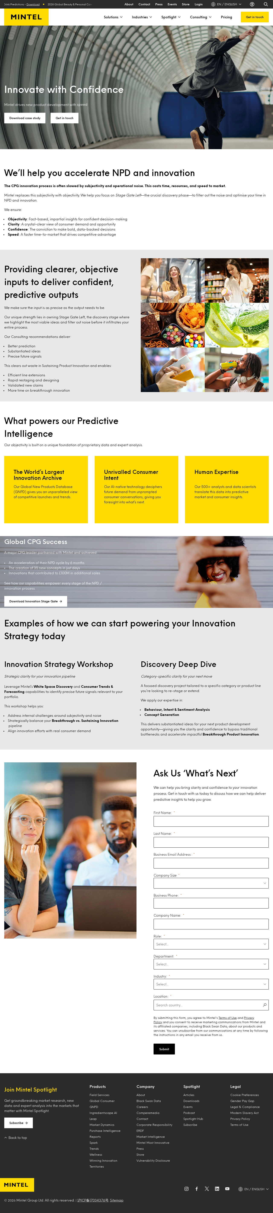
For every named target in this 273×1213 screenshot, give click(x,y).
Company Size (165, 875)
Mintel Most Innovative (152, 1142)
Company (145, 1086)
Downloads (191, 1101)
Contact (144, 4)
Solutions (111, 17)
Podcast (189, 1113)
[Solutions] (120, 17)
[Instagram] (186, 1189)
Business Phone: (166, 895)
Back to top (18, 1137)
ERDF (140, 1130)
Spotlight (168, 17)
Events (172, 4)
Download (85, 4)
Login (199, 4)
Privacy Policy (240, 1119)
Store (186, 4)
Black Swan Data (148, 1101)
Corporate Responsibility (154, 1125)
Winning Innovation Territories (103, 1163)
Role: (158, 936)
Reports (95, 1136)
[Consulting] (209, 17)
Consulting (198, 17)
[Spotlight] (179, 17)
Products (98, 1086)
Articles (188, 1095)
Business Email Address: (173, 854)
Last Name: (163, 833)
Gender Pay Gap (242, 1101)
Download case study (24, 118)
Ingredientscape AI (103, 1113)
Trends (94, 1148)
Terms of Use (228, 1018)
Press (159, 4)
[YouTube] (227, 1189)
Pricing (226, 17)
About (129, 4)
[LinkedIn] (217, 1189)
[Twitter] (206, 1189)
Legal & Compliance (245, 1107)
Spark (94, 1142)
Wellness (96, 1154)
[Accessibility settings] (252, 4)
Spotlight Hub (193, 1119)
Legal (235, 1086)
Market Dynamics (102, 1125)
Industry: (160, 976)
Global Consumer (102, 1101)
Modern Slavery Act (244, 1113)
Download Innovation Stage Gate (33, 601)
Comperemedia (147, 1113)
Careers (142, 1107)
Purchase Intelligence (105, 1130)
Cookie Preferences (244, 1095)
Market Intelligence (150, 1136)
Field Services (99, 1095)
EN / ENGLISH (227, 4)
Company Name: (167, 915)
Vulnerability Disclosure (153, 1160)
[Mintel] (26, 17)
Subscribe (16, 1123)
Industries (140, 17)
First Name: (163, 812)
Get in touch (255, 17)
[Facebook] (196, 1189)
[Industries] (150, 17)
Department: (164, 956)
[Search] (266, 4)
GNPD (94, 1107)
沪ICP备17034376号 (93, 1200)
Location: (161, 996)
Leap (93, 1119)
